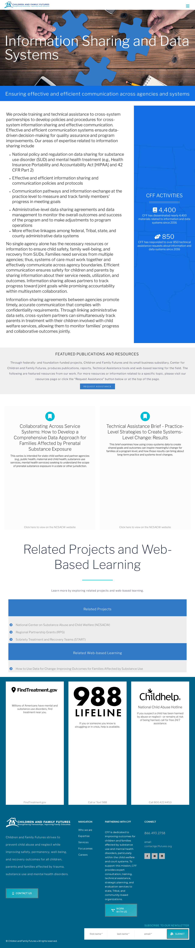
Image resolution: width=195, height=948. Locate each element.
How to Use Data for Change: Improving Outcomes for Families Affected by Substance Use (79, 669)
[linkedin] (162, 856)
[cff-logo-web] (27, 2)
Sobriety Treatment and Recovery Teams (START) (51, 639)
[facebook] (147, 856)
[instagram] (155, 856)
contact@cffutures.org (158, 846)
